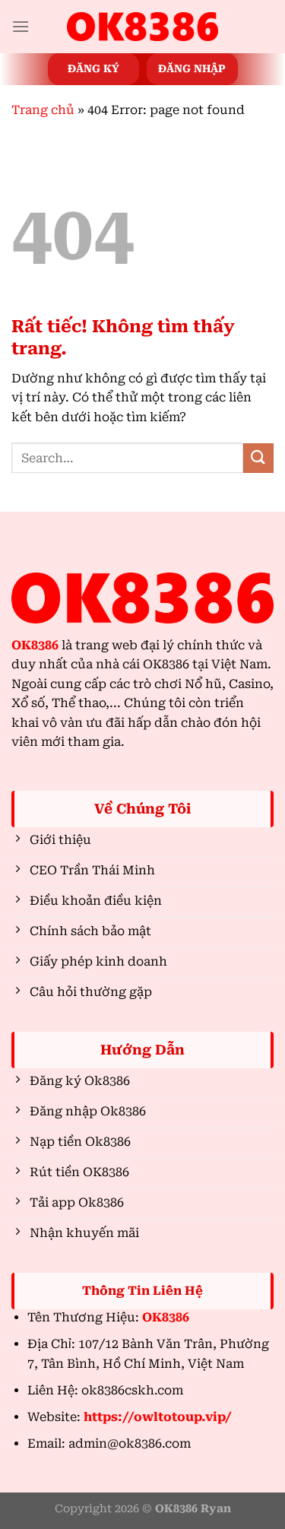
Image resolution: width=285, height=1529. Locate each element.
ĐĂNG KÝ (93, 68)
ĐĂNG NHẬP (192, 68)
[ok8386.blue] (143, 26)
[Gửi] (258, 458)
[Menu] (20, 26)
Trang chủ (42, 110)
